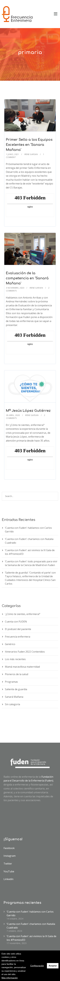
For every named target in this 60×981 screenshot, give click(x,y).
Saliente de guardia (16, 689)
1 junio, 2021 (12, 154)
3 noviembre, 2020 (15, 288)
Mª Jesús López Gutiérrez (28, 411)
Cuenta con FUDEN (16, 621)
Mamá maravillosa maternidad (22, 666)
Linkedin (8, 879)
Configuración (37, 965)
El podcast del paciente (18, 629)
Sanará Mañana (14, 696)
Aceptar (53, 965)
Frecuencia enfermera (17, 636)
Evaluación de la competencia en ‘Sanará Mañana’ (27, 278)
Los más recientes (15, 659)
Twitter (8, 863)
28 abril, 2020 (13, 415)
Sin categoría (12, 704)
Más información (10, 978)
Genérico (10, 644)
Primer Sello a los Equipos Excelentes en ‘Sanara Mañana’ (29, 145)
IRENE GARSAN (31, 154)
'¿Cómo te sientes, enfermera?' (22, 614)
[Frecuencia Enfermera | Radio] (17, 14)
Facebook (9, 848)
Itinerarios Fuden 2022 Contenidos (25, 651)
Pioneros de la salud (16, 674)
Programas (11, 681)
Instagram (10, 855)
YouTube (9, 871)
